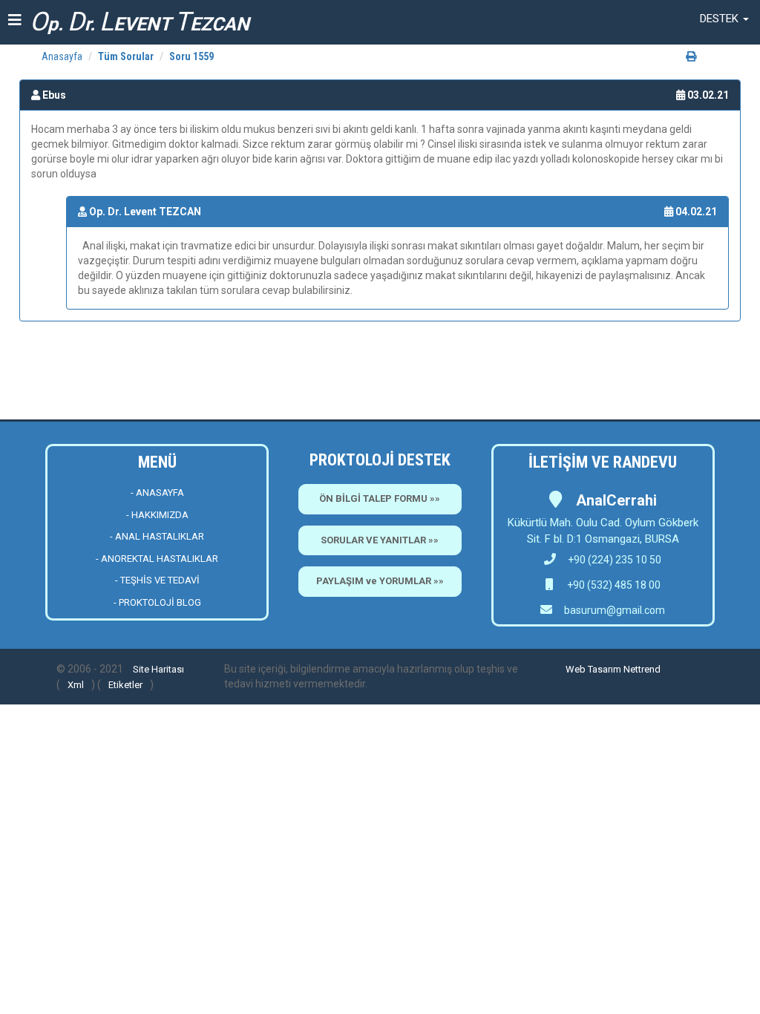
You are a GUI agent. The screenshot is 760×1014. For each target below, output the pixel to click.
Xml (76, 684)
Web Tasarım (593, 669)
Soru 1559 (191, 56)
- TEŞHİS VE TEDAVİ (157, 580)
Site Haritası (158, 669)
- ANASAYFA (157, 492)
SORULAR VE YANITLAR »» (380, 540)
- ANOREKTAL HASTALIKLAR (157, 558)
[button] (724, 18)
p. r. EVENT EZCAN (139, 22)
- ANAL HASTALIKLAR (157, 536)
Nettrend (642, 669)
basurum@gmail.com (614, 610)
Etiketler (125, 684)
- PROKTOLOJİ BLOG (157, 602)
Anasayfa (62, 56)
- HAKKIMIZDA (157, 514)
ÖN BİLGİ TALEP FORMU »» (379, 498)
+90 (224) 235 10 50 (614, 560)
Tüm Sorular (126, 56)
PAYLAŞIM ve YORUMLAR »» (380, 580)
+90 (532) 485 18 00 (613, 585)
